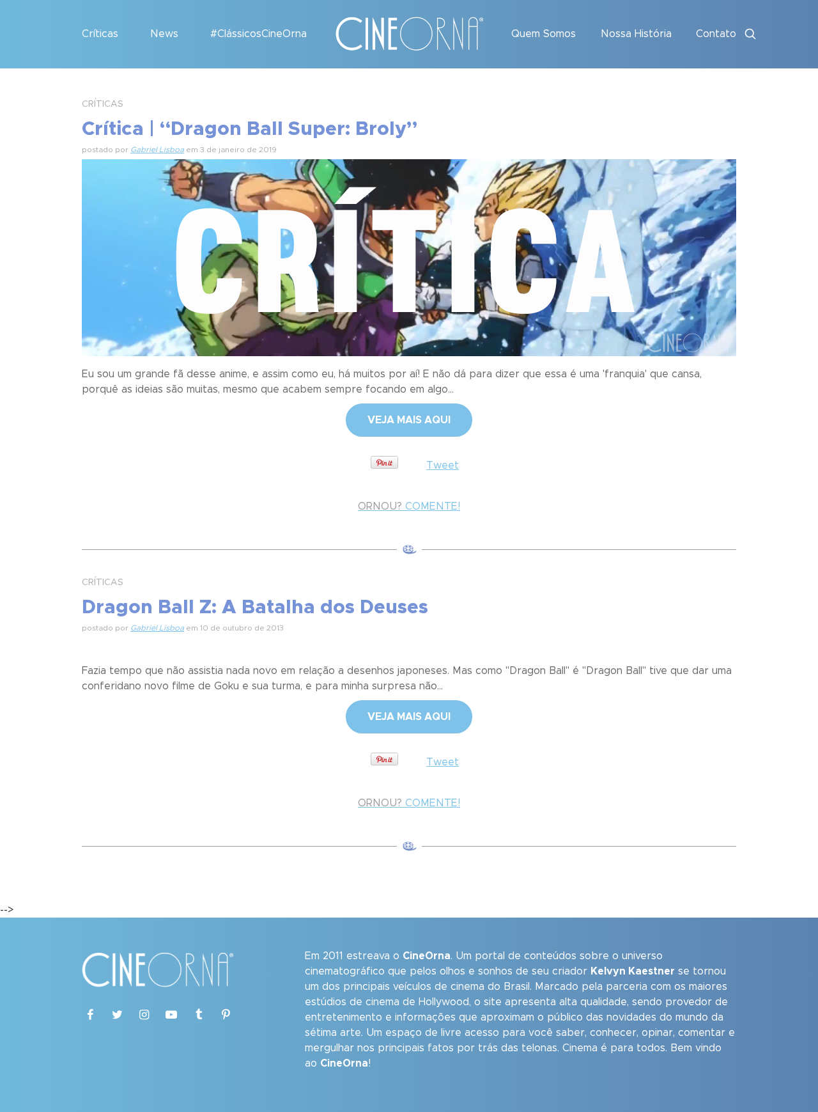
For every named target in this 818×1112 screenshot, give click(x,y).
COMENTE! (409, 506)
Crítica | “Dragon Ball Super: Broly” (249, 129)
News (164, 34)
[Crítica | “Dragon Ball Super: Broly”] (409, 256)
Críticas (100, 34)
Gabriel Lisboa (157, 149)
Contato (716, 34)
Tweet (442, 465)
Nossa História (636, 34)
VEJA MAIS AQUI (409, 420)
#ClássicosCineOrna (258, 34)
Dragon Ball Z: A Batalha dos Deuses (255, 607)
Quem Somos (543, 34)
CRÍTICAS (102, 104)
